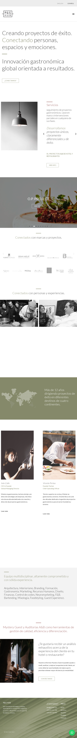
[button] (73, 14)
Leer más (4, 511)
